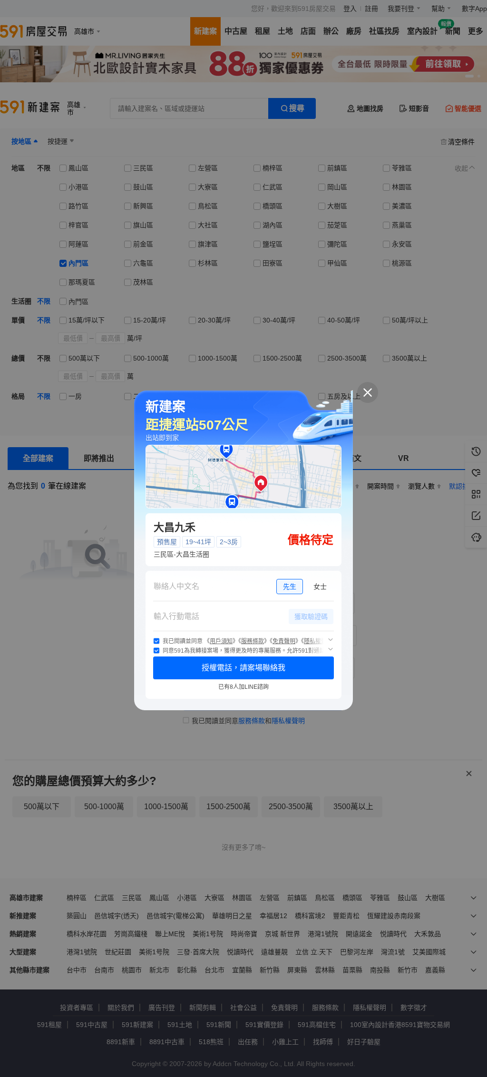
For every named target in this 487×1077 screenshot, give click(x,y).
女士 (320, 586)
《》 (221, 641)
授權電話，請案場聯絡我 (243, 668)
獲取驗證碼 (311, 616)
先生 (289, 586)
